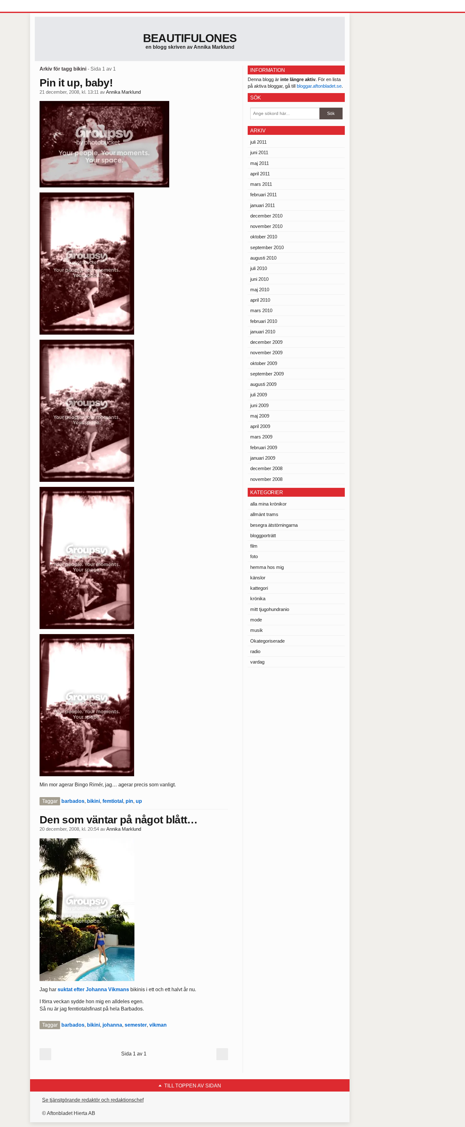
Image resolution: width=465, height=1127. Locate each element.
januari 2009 (262, 458)
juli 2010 (258, 268)
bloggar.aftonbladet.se (319, 86)
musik (256, 630)
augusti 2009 (263, 384)
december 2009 (266, 342)
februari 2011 (263, 194)
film (253, 546)
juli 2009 (258, 394)
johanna (112, 1025)
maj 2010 (259, 289)
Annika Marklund (123, 92)
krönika (257, 598)
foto (254, 556)
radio (255, 651)
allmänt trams (264, 514)
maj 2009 (259, 416)
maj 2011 (259, 163)
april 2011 (260, 173)
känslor (257, 577)
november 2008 (266, 479)
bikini (93, 801)
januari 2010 (262, 331)
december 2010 (266, 215)
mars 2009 (261, 436)
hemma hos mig (267, 567)
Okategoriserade (267, 641)
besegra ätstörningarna (274, 525)
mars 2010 (261, 310)
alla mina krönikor (268, 504)
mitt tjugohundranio (269, 609)
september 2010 (267, 247)
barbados (72, 801)
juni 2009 (259, 405)
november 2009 (266, 352)
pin (129, 801)
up (139, 801)
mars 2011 (261, 184)
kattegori (259, 588)
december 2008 (266, 468)
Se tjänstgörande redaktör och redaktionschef (93, 1100)
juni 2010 (259, 279)
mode (256, 619)
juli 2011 (258, 142)
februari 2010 (263, 321)
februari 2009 (263, 447)
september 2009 (267, 373)
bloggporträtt (263, 535)
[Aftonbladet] (58, 6)
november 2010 (266, 226)
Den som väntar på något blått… (119, 820)
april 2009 (260, 426)
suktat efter (71, 989)
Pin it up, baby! (76, 83)
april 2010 (260, 300)
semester (136, 1025)
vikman (158, 1025)
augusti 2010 (263, 258)
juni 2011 (259, 152)
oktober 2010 (263, 236)
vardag (257, 661)
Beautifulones (190, 38)
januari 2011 (262, 205)
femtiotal (112, 801)
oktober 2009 (263, 363)
